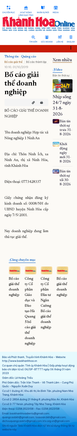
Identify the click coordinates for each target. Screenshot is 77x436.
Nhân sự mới (43, 12)
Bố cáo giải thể (13, 62)
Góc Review (47, 42)
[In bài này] (40, 102)
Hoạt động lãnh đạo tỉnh (25, 13)
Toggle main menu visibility (72, 47)
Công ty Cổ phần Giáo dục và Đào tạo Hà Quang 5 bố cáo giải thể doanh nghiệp (30, 311)
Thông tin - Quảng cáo (20, 56)
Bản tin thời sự (61, 75)
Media (56, 12)
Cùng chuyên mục (23, 260)
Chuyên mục (8, 12)
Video (58, 69)
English (71, 42)
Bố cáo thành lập (36, 62)
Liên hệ (59, 42)
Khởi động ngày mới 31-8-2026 (65, 152)
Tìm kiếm (33, 42)
